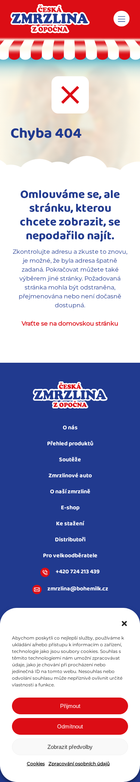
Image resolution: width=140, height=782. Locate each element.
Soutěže (70, 460)
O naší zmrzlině (70, 492)
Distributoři (70, 540)
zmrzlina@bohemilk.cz (77, 589)
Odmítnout (70, 726)
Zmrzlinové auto (70, 476)
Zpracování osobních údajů (79, 763)
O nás (70, 428)
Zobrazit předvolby (70, 747)
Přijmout (70, 706)
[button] (124, 623)
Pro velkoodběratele (70, 556)
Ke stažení (70, 524)
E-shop (70, 508)
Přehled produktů (70, 444)
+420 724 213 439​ (78, 572)
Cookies (36, 763)
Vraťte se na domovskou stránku (70, 323)
